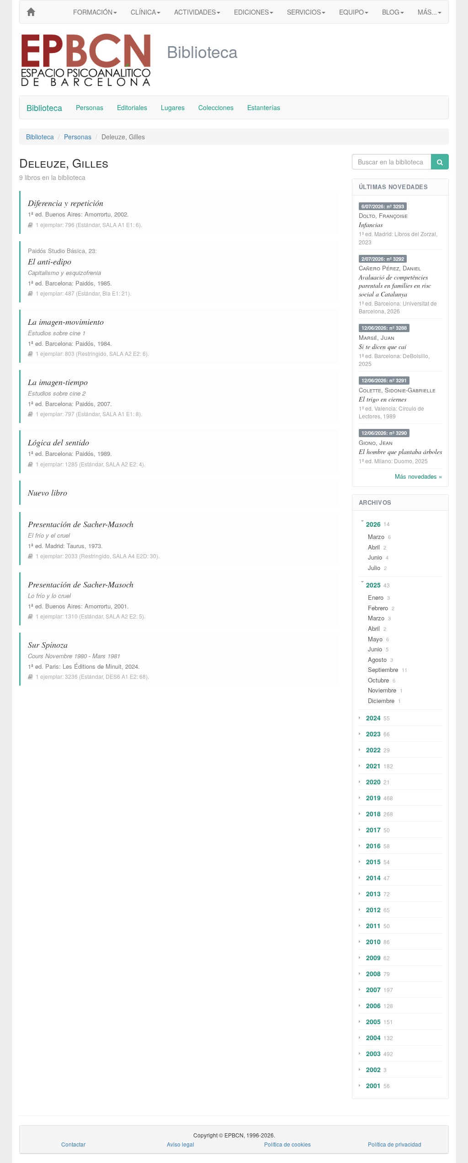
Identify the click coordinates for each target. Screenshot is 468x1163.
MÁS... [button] (427, 11)
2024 (373, 717)
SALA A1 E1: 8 (120, 414)
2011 (373, 925)
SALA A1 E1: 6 (120, 224)
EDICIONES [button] (251, 11)
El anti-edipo (49, 261)
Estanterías (263, 107)
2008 (373, 973)
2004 (373, 1037)
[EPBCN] (31, 11)
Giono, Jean (376, 442)
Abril (374, 547)
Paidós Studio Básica (56, 250)
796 (69, 224)
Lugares (173, 107)
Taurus (76, 545)
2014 (373, 877)
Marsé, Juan (376, 337)
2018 (373, 813)
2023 (373, 733)
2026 (373, 524)
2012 (373, 909)
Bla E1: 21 (115, 293)
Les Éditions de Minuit (92, 666)
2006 (373, 1005)
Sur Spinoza (48, 644)
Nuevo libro (47, 492)
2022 (373, 749)
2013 (373, 893)
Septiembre (383, 669)
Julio (374, 567)
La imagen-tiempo (58, 381)
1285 (71, 464)
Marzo (376, 536)
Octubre (378, 680)
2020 (373, 781)
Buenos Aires (63, 214)
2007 (373, 989)
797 (69, 414)
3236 (71, 676)
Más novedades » (418, 476)
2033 (71, 556)
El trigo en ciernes (382, 399)
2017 (373, 829)
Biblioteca (44, 107)
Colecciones (216, 107)
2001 (373, 1085)
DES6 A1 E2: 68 (126, 676)
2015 (373, 861)
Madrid (54, 545)
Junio (375, 557)
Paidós (84, 283)
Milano (382, 461)
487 (69, 293)
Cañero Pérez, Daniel (390, 268)
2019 (373, 797)
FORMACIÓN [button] (92, 11)
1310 (71, 616)
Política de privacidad (394, 1144)
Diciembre (381, 700)
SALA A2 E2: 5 (124, 616)
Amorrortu (98, 214)
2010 (373, 941)
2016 (373, 845)
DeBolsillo (415, 355)
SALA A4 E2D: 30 (134, 556)
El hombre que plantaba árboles (400, 451)
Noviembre (382, 690)
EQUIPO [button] (351, 11)
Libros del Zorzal (415, 234)
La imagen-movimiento (66, 321)
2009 (373, 957)
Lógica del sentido (58, 442)
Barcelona (58, 283)
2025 (373, 584)
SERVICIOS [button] (304, 11)
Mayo (375, 638)
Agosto (377, 659)
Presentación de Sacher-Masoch (80, 523)
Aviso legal (180, 1144)
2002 (373, 1069)
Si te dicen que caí (382, 346)
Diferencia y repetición (65, 202)
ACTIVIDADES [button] (195, 11)
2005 (373, 1021)
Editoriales (132, 107)
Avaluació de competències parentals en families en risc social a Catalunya (395, 285)
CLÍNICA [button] (143, 11)
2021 (373, 765)
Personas (89, 107)
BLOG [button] (390, 11)
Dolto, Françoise (383, 215)
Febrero (378, 607)
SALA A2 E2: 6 (127, 353)
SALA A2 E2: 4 (124, 464)
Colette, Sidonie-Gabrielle (397, 390)
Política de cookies (287, 1144)
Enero (375, 597)
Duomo (403, 461)
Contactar (73, 1144)
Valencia (385, 408)
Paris (52, 666)
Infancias (371, 224)
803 (69, 353)
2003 (373, 1053)
